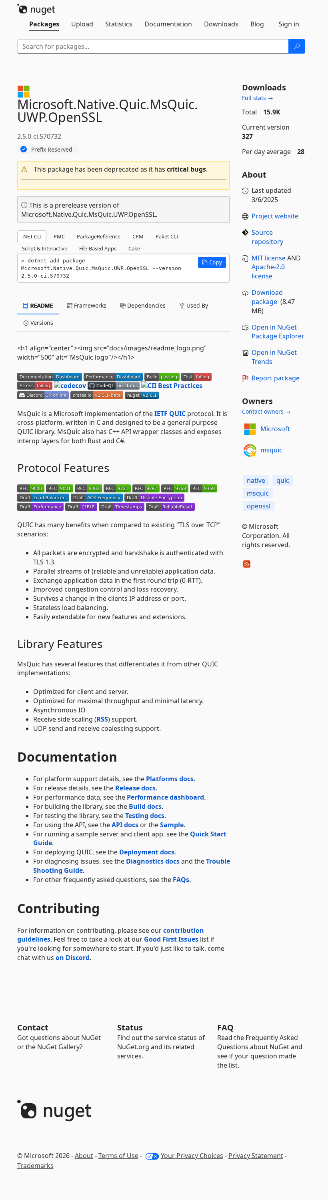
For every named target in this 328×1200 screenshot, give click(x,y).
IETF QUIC (170, 413)
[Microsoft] (250, 429)
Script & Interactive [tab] (44, 248)
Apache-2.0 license (268, 271)
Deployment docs (146, 852)
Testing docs (144, 815)
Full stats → (257, 98)
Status (130, 1027)
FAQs (181, 879)
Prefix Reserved (51, 149)
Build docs (145, 806)
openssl (258, 506)
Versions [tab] (41, 322)
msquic (271, 450)
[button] (123, 169)
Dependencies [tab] (146, 305)
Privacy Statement (255, 1155)
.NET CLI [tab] (32, 236)
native (256, 480)
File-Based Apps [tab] (97, 248)
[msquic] (250, 450)
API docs (125, 824)
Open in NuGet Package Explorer (278, 332)
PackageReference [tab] (98, 236)
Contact (32, 1027)
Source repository (267, 237)
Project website (275, 216)
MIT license (269, 258)
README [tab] (41, 305)
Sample (172, 824)
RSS (102, 719)
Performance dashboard (165, 797)
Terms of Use (118, 1155)
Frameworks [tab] (89, 305)
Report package (276, 378)
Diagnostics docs (153, 861)
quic (282, 480)
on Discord (73, 957)
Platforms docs (170, 778)
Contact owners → (266, 411)
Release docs (135, 788)
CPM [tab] (138, 236)
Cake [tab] (134, 248)
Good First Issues (171, 939)
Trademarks (35, 1165)
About (84, 1155)
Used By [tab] (196, 305)
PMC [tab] (59, 236)
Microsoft (275, 428)
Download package (267, 297)
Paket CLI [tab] (167, 236)
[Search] (296, 46)
